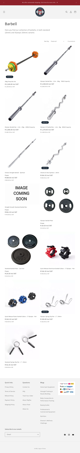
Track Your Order (28, 396)
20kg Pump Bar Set (10, 81)
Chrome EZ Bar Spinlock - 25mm (49, 172)
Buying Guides (44, 405)
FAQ (24, 391)
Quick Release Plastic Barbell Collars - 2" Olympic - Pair (21, 316)
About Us (25, 409)
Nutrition (43, 416)
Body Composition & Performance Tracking (47, 399)
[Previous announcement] (4, 2)
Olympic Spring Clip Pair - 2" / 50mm (51, 316)
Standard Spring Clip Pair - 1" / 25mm (16, 362)
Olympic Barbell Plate (46, 220)
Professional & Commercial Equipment (47, 411)
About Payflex (27, 400)
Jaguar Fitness (42, 448)
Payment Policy (9, 400)
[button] (4, 12)
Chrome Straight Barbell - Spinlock (15, 172)
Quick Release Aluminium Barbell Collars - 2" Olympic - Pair (57, 268)
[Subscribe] (38, 434)
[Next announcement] (76, 2)
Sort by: (46, 41)
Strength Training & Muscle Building (46, 392)
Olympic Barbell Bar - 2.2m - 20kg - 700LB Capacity (55, 81)
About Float (26, 404)
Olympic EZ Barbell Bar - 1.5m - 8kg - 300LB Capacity (55, 127)
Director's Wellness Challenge (46, 422)
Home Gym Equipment (47, 387)
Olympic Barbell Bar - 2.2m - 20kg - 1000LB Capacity (20, 127)
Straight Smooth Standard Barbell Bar (16, 207)
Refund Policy (9, 396)
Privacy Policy (9, 387)
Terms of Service (10, 391)
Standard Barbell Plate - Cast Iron (14, 268)
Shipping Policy (10, 404)
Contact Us (26, 387)
